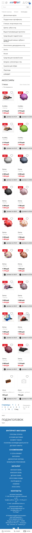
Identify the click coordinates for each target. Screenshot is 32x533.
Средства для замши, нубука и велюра (14, 40)
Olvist (4, 390)
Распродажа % (16, 481)
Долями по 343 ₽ (12, 274)
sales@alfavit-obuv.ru (18, 503)
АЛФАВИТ (7, 74)
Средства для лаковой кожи (13, 58)
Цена (21, 84)
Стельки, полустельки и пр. (13, 24)
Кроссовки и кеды (16, 478)
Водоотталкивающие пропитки (14, 32)
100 (24, 409)
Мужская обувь (16, 472)
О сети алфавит (16, 453)
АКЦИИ (18, 531)
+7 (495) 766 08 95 (6, 3)
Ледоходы (7, 70)
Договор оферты (16, 445)
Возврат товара (16, 440)
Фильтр (5, 84)
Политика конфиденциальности (16, 443)
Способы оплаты (16, 434)
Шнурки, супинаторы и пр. (13, 62)
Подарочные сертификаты (13, 19)
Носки (6, 54)
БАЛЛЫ (28, 531)
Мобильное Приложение (16, 462)
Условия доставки (16, 437)
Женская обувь (16, 470)
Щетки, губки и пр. (10, 28)
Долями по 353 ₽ (12, 306)
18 (9, 409)
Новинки (16, 484)
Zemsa (4, 169)
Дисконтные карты (10, 15)
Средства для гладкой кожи (13, 36)
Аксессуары (16, 487)
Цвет (28, 84)
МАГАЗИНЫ (7, 531)
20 (26, 407)
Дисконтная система (16, 459)
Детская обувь (16, 475)
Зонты (6, 50)
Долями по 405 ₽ (12, 369)
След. (16, 409)
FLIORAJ (4, 106)
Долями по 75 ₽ (11, 399)
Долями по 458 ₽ (12, 180)
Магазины (16, 456)
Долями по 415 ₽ (12, 117)
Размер (25, 84)
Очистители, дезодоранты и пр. (14, 45)
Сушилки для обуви (10, 66)
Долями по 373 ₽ (12, 243)
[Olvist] (8, 381)
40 (28, 407)
